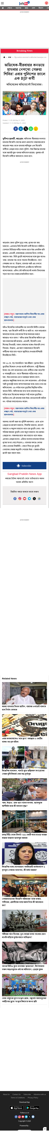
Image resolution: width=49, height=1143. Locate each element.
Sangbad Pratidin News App (24, 474)
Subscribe (27, 1094)
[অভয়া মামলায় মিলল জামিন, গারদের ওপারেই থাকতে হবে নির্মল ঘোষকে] (24, 693)
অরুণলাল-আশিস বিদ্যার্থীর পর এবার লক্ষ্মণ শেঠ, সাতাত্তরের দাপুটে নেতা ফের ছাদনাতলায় (24, 317)
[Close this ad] (44, 1129)
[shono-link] (46, 3)
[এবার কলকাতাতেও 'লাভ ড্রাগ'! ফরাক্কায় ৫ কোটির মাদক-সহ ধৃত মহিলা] (24, 725)
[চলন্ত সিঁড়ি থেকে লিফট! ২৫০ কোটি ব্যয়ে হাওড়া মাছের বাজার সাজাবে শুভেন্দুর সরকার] (24, 821)
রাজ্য (26, 8)
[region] (24, 29)
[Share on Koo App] (36, 130)
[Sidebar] (2, 3)
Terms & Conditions (18, 1098)
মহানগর (18, 8)
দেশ (33, 8)
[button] (15, 128)
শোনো (9, 8)
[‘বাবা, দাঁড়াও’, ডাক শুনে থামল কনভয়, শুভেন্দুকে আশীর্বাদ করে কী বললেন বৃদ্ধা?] (24, 789)
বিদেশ (41, 8)
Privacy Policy (33, 1098)
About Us (6, 1094)
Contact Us (17, 1094)
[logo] (24, 3)
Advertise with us (40, 1094)
